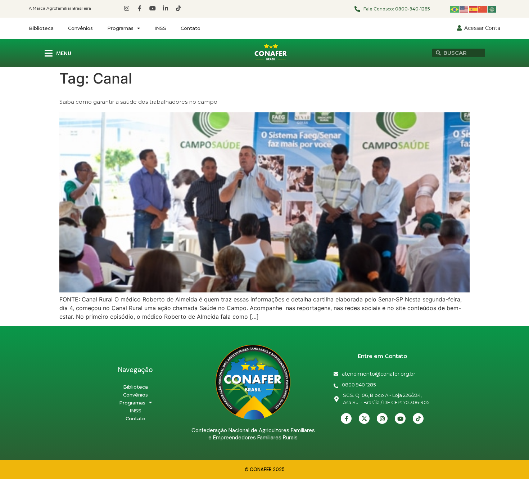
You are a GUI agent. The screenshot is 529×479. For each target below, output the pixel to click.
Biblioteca (41, 28)
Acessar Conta (482, 28)
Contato (190, 28)
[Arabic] (492, 8)
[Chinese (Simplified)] (483, 8)
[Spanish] (473, 8)
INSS (160, 28)
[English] (464, 8)
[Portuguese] (455, 8)
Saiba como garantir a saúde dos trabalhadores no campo (138, 101)
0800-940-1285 (412, 9)
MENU (63, 53)
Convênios (80, 28)
